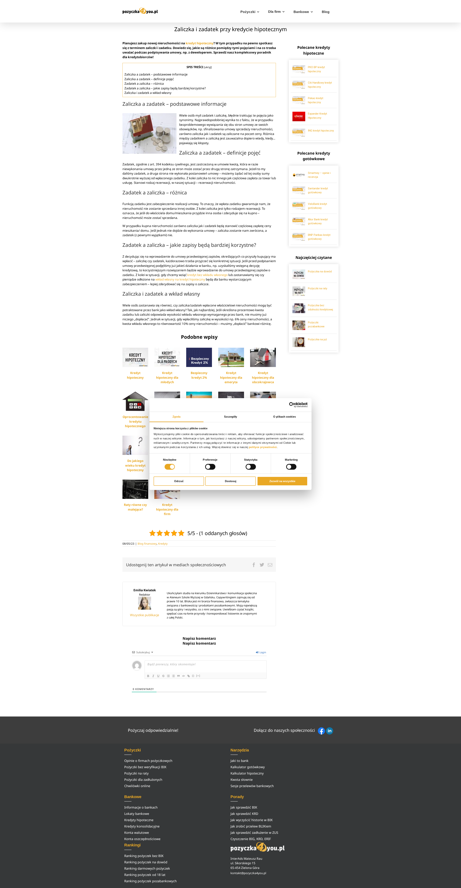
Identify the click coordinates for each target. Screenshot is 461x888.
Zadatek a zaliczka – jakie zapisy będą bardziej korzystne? (165, 88)
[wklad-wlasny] (263, 393)
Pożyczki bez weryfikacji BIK (145, 767)
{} (193, 675)
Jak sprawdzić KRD (244, 813)
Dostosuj (230, 481)
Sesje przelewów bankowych (252, 786)
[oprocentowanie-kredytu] (135, 393)
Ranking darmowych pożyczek (147, 868)
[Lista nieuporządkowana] (173, 676)
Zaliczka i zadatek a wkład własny (147, 93)
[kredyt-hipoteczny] (135, 349)
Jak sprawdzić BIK (243, 807)
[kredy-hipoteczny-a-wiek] (135, 437)
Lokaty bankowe (136, 813)
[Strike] (163, 676)
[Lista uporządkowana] (168, 676)
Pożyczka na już (317, 339)
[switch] (210, 467)
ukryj (208, 67)
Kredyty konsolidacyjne (142, 826)
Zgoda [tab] (177, 416)
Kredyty (163, 543)
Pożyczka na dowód (320, 271)
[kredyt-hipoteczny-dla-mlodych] (167, 349)
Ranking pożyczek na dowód (145, 862)
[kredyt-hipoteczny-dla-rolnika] (199, 393)
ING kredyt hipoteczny (321, 130)
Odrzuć (178, 481)
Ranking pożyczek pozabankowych (150, 881)
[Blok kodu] (183, 676)
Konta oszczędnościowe (142, 839)
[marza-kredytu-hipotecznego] (231, 393)
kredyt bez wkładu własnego (207, 275)
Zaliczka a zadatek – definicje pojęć (149, 79)
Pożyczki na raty (317, 288)
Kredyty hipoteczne (138, 820)
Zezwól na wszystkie (282, 481)
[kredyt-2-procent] (199, 349)
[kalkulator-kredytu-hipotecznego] (167, 393)
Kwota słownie (241, 779)
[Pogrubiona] (148, 676)
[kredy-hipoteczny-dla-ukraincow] (263, 349)
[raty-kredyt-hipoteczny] (135, 481)
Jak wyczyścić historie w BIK (251, 820)
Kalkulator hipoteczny (247, 773)
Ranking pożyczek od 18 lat (144, 875)
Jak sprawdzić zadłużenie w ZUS (254, 832)
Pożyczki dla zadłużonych (143, 779)
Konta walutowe (136, 832)
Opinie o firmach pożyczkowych (148, 760)
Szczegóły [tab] (230, 416)
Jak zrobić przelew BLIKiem (250, 826)
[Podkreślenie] (158, 676)
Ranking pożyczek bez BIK (144, 856)
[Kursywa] (153, 676)
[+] (198, 675)
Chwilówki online (137, 786)
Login (262, 652)
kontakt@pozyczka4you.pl (248, 873)
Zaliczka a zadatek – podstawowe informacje (156, 74)
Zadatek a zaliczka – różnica (144, 83)
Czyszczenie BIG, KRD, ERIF (250, 839)
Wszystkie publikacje (144, 615)
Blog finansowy (147, 543)
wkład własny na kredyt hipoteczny (180, 279)
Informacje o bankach (141, 807)
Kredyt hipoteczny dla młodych (167, 377)
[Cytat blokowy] (178, 676)
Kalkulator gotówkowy (247, 767)
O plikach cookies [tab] (284, 416)
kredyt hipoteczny (199, 43)
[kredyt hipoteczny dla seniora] (231, 349)
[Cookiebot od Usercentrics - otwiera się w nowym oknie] (292, 405)
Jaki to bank (239, 760)
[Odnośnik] (188, 676)
